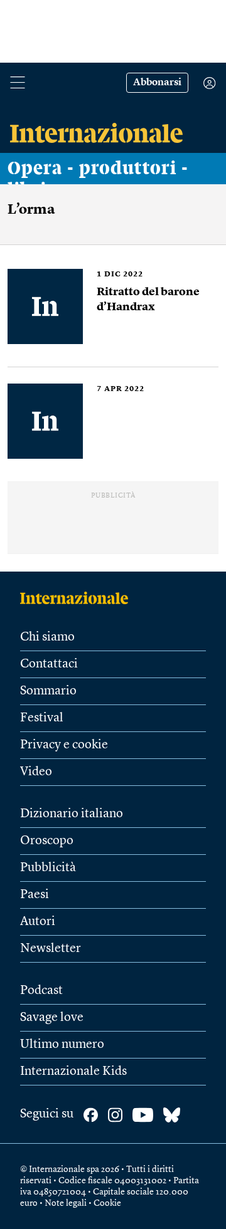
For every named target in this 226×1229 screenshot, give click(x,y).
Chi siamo (47, 637)
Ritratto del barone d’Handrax (148, 299)
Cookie (107, 1203)
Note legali (66, 1203)
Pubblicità (48, 868)
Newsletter (50, 949)
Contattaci (49, 664)
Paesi (34, 895)
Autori (37, 922)
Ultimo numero (62, 1044)
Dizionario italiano (71, 814)
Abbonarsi (157, 83)
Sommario (48, 691)
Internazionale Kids (73, 1071)
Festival (41, 718)
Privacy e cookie (64, 745)
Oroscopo (46, 841)
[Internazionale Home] (78, 598)
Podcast (41, 991)
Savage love (51, 1018)
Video (36, 772)
